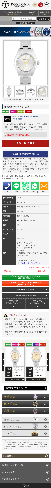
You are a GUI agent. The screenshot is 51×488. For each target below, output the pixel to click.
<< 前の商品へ (7, 271)
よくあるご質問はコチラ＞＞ (38, 267)
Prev (3, 362)
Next (48, 362)
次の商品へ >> (43, 271)
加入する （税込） (19, 135)
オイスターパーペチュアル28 (30, 263)
